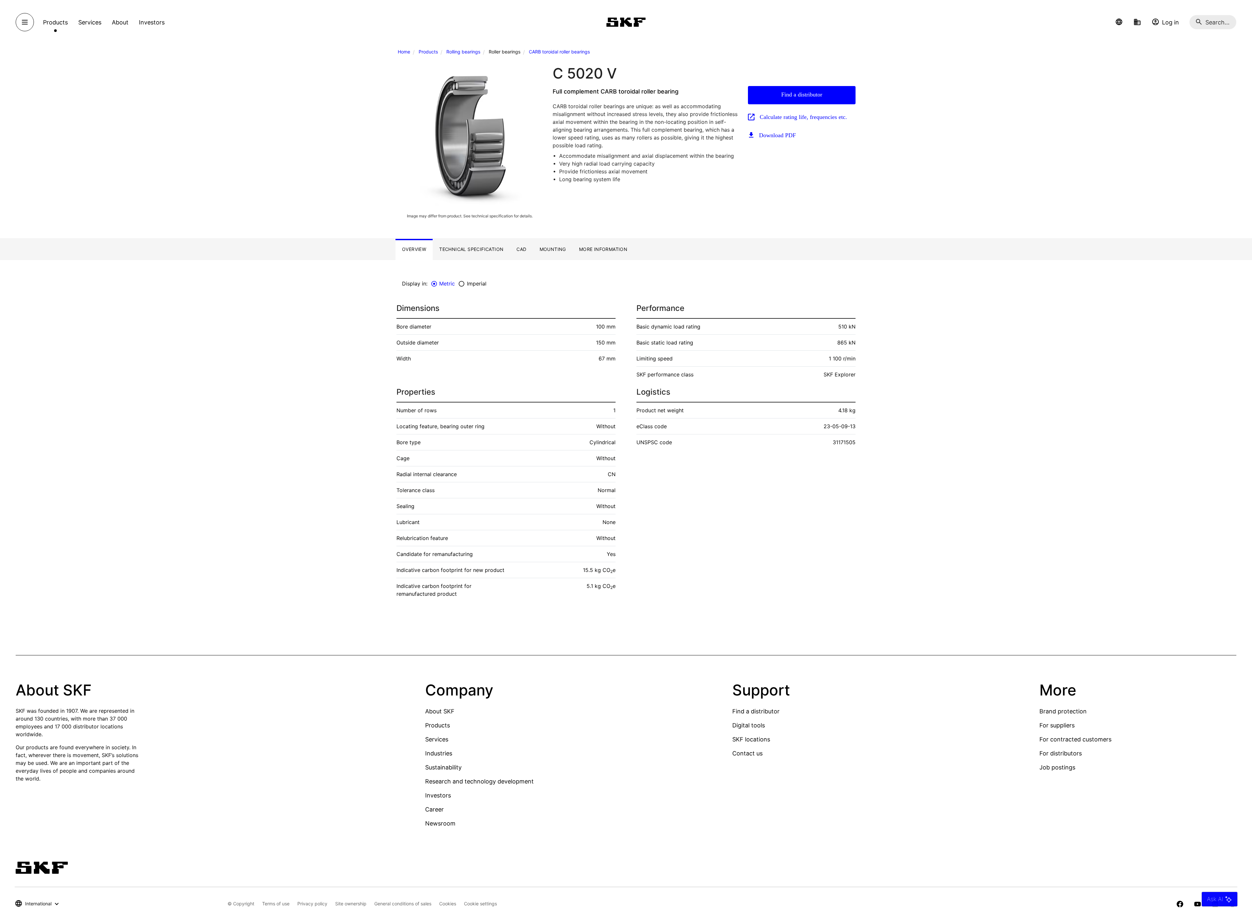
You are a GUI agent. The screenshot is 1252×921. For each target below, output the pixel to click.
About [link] (120, 22)
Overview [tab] (414, 249)
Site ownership (350, 903)
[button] (1119, 22)
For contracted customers (1075, 739)
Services (436, 739)
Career (434, 809)
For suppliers (1057, 725)
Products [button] (55, 22)
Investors (438, 795)
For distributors (1060, 753)
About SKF (440, 711)
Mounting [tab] (553, 249)
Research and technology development (479, 781)
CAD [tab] (521, 249)
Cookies (447, 903)
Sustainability (443, 767)
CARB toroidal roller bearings (559, 51)
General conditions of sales (402, 903)
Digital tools (748, 725)
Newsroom (440, 823)
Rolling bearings (463, 51)
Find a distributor (801, 94)
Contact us (747, 753)
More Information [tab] (603, 249)
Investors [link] (152, 22)
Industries (438, 753)
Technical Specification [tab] (471, 249)
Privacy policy (312, 903)
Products (428, 51)
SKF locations (751, 739)
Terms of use (276, 903)
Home (404, 51)
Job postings (1057, 767)
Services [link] (89, 22)
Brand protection (1063, 711)
